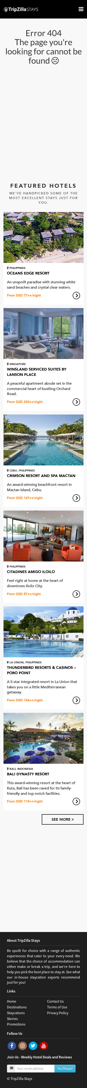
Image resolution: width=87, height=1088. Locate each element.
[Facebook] (12, 1045)
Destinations (17, 1007)
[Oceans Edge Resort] (43, 237)
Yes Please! (65, 1068)
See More (62, 819)
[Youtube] (44, 1045)
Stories (12, 1018)
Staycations (16, 1012)
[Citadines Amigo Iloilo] (43, 536)
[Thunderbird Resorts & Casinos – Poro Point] (43, 631)
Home (11, 1001)
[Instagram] (23, 1045)
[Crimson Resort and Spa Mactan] (43, 440)
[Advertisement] (43, 118)
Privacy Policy (57, 1012)
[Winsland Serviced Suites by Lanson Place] (43, 333)
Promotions (16, 1024)
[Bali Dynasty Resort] (43, 738)
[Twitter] (33, 1045)
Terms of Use (57, 1007)
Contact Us (55, 1001)
